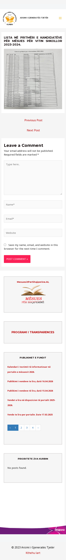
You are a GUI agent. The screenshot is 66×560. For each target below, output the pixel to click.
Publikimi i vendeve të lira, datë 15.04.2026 (30, 390)
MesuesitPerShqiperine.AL (33, 282)
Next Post (33, 130)
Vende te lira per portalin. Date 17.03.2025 (30, 414)
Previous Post (33, 120)
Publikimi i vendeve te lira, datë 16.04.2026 (30, 381)
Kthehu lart (33, 553)
